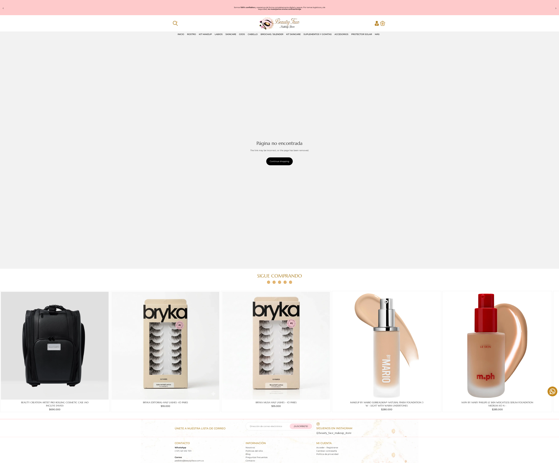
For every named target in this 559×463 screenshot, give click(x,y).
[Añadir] (104, 395)
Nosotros (250, 447)
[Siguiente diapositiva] (556, 8)
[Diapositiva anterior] (3, 8)
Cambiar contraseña (326, 451)
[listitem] (377, 34)
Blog (248, 454)
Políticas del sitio (254, 451)
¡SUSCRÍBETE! (301, 426)
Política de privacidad (327, 454)
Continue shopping (279, 161)
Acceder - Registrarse (327, 447)
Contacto (250, 460)
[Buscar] (175, 23)
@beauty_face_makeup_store (333, 433)
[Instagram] (318, 424)
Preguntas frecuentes (257, 457)
